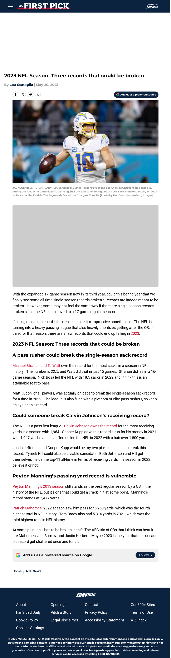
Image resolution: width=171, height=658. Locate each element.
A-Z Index (139, 620)
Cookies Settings (30, 628)
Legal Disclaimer (64, 620)
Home (17, 571)
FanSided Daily (28, 612)
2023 (135, 333)
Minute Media (26, 638)
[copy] (38, 94)
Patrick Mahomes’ (28, 508)
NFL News (33, 571)
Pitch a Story (61, 612)
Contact (91, 604)
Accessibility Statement (104, 620)
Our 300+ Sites (143, 604)
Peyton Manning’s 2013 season (38, 486)
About (21, 604)
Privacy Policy (96, 612)
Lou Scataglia (21, 85)
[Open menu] (10, 6)
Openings (58, 604)
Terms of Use (142, 612)
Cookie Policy (27, 620)
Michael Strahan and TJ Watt (36, 365)
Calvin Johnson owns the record (90, 426)
